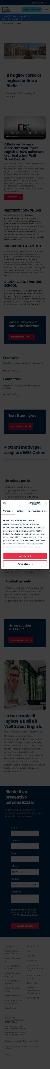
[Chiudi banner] (46, 503)
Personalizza (23, 564)
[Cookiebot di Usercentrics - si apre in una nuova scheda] (29, 503)
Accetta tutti (25, 556)
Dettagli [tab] (20, 511)
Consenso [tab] (8, 511)
